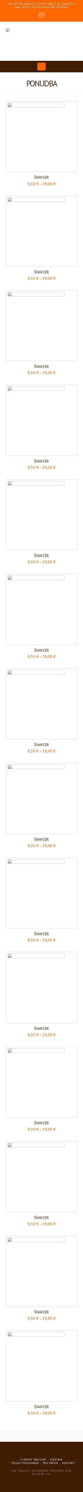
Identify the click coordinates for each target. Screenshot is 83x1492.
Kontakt (68, 1463)
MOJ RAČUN (50, 1463)
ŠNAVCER (41, 177)
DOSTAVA (56, 1459)
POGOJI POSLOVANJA (25, 1463)
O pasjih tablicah (33, 1459)
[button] (41, 66)
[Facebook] (41, 15)
